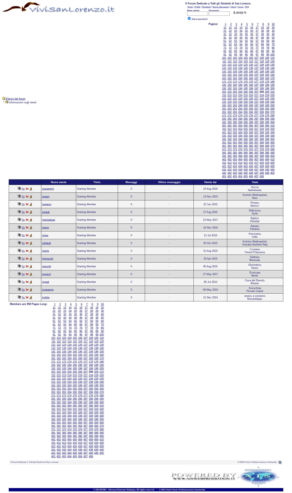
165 (246, 78)
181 (224, 85)
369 (267, 145)
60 (273, 41)
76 (251, 47)
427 (256, 166)
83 (235, 51)
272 (229, 115)
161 (224, 78)
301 (224, 125)
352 (229, 142)
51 (224, 41)
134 (240, 68)
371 (224, 149)
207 (256, 91)
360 (272, 142)
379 (267, 149)
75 (246, 47)
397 (256, 156)
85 (246, 51)
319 (267, 129)
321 (224, 132)
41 (224, 37)
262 (229, 112)
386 (251, 152)
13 (235, 27)
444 (240, 173)
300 (272, 122)
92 (230, 54)
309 (267, 125)
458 (262, 176)
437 (256, 169)
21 (224, 30)
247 (256, 105)
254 (240, 108)
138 (262, 68)
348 (262, 139)
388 (262, 152)
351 (224, 142)
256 (251, 108)
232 (229, 102)
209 (267, 91)
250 (272, 105)
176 (251, 81)
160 (272, 74)
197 (256, 88)
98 (262, 54)
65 (246, 44)
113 (235, 61)
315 (246, 129)
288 (262, 118)
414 (240, 162)
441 (224, 173)
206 (251, 91)
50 (273, 37)
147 (256, 71)
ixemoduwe (48, 219)
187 (256, 85)
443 (235, 173)
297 (256, 122)
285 (246, 118)
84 (241, 51)
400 (272, 156)
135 (246, 68)
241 (224, 105)
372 (229, 149)
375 (246, 149)
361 (224, 145)
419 (267, 162)
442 (229, 173)
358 (262, 142)
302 (229, 125)
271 (224, 115)
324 (240, 132)
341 (224, 139)
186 (251, 85)
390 (272, 152)
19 (267, 27)
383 (235, 152)
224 (240, 98)
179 (267, 81)
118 (262, 61)
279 (267, 115)
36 (251, 34)
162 (229, 78)
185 (246, 85)
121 (224, 64)
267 (256, 112)
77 (257, 47)
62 (230, 44)
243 (235, 105)
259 (267, 108)
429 (267, 166)
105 (246, 58)
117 (256, 61)
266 (251, 112)
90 (273, 51)
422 (229, 166)
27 (257, 30)
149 (267, 71)
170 (272, 78)
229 (267, 98)
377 (256, 149)
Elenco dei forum (15, 98)
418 (262, 162)
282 (229, 118)
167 (256, 78)
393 (235, 156)
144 (240, 71)
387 (256, 152)
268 (262, 112)
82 (230, 51)
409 (267, 159)
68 (262, 44)
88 (262, 51)
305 (246, 125)
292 (229, 122)
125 (246, 64)
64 (241, 44)
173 (235, 81)
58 (262, 41)
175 (246, 81)
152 (229, 74)
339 (267, 135)
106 (251, 58)
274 (240, 115)
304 (240, 125)
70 (273, 44)
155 (246, 74)
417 (256, 162)
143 (235, 71)
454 (240, 176)
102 (229, 58)
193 (235, 88)
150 (272, 71)
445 (246, 173)
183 (235, 85)
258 (262, 108)
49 (267, 37)
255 (246, 108)
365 (246, 145)
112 (230, 61)
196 (251, 88)
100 (272, 54)
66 (251, 44)
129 (267, 64)
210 (272, 91)
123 (235, 64)
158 (262, 74)
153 (235, 74)
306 (251, 125)
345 (246, 139)
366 (251, 145)
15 (246, 27)
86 (251, 51)
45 (246, 37)
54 (241, 41)
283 (235, 118)
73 (235, 47)
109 (267, 58)
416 (251, 162)
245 (246, 105)
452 (229, 176)
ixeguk (46, 212)
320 (272, 129)
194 (240, 88)
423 (235, 166)
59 (267, 41)
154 (240, 74)
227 (256, 98)
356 (251, 142)
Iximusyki (47, 258)
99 (267, 54)
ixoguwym (48, 289)
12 (230, 27)
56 (251, 41)
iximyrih (46, 266)
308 (262, 125)
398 (262, 156)
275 (246, 115)
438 (262, 169)
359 (267, 142)
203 (235, 91)
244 (240, 105)
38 (262, 34)
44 (241, 37)
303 (235, 125)
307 (256, 125)
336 (251, 135)
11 (225, 27)
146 (251, 71)
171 (224, 81)
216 (251, 95)
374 (240, 149)
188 (262, 85)
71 (224, 47)
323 (235, 132)
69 (267, 44)
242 (229, 105)
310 (272, 125)
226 (251, 98)
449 (267, 173)
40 (273, 34)
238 (262, 102)
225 (246, 98)
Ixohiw (45, 297)
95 (246, 54)
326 (251, 132)
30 (273, 30)
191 (224, 88)
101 (224, 58)
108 (262, 58)
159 (267, 74)
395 (246, 156)
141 (224, 71)
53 (235, 41)
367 (256, 145)
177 (256, 81)
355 (246, 142)
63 (235, 44)
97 (257, 54)
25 (246, 30)
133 (235, 68)
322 (229, 132)
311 (224, 129)
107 (256, 58)
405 (246, 159)
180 (272, 81)
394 (240, 156)
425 (246, 166)
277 (256, 115)
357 (256, 142)
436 (251, 169)
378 (262, 149)
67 (257, 44)
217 (256, 95)
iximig (45, 250)
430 (272, 166)
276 (251, 115)
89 (267, 51)
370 (272, 145)
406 (251, 159)
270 (272, 112)
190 (272, 85)
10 (273, 24)
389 (267, 152)
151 (224, 74)
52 (230, 41)
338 (262, 135)
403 (235, 159)
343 (235, 139)
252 (229, 108)
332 (229, 135)
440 (272, 169)
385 (246, 152)
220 (272, 95)
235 (246, 102)
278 (262, 115)
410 (272, 159)
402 (229, 159)
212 (229, 95)
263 (235, 112)
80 (273, 47)
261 (224, 112)
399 (267, 156)
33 (235, 34)
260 (272, 108)
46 (251, 37)
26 (251, 30)
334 (240, 135)
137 (256, 68)
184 (240, 85)
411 (224, 162)
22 (230, 30)
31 (224, 34)
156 (251, 74)
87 (257, 51)
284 (240, 118)
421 (224, 166)
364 (240, 145)
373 (235, 149)
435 (246, 169)
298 (262, 122)
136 (251, 68)
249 (267, 105)
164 (240, 78)
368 (262, 145)
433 (235, 169)
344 (240, 139)
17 (257, 27)
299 (267, 122)
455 (246, 176)
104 (240, 58)
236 (251, 102)
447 (256, 173)
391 (224, 156)
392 (229, 156)
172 (229, 81)
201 (224, 91)
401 (224, 159)
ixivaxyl (46, 274)
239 (267, 102)
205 (246, 91)
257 (256, 108)
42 (230, 37)
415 (246, 162)
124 (240, 64)
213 (235, 95)
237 (256, 102)
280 (272, 115)
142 (229, 71)
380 (272, 149)
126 (251, 64)
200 (272, 88)
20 (273, 27)
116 (251, 61)
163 (235, 78)
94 (241, 54)
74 (241, 47)
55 (246, 41)
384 (240, 152)
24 (241, 30)
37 (257, 34)
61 (224, 44)
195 (246, 88)
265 (246, 112)
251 (224, 108)
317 (256, 129)
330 (272, 132)
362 (229, 145)
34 (241, 34)
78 (262, 47)
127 (256, 64)
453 (235, 176)
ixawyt (45, 196)
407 (256, 159)
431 (224, 169)
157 (256, 74)
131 (224, 68)
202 (229, 91)
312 (229, 129)
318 (262, 129)
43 (235, 37)
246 (251, 105)
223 (235, 98)
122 (229, 64)
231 (224, 102)
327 (256, 132)
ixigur (45, 235)
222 (229, 98)
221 (224, 98)
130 (272, 64)
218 (262, 95)
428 (262, 166)
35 (246, 34)
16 (251, 27)
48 (262, 37)
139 (267, 68)
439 (267, 169)
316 (251, 129)
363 (235, 145)
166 (251, 78)
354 (240, 142)
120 (272, 61)
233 (235, 102)
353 (235, 142)
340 (272, 135)
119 (267, 61)
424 (240, 166)
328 (262, 132)
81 (224, 51)
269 (267, 112)
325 (246, 132)
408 (262, 159)
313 (235, 129)
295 (246, 122)
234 (240, 102)
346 (251, 139)
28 (262, 30)
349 (267, 139)
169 (267, 78)
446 (251, 173)
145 (246, 71)
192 (229, 88)
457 (256, 176)
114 (240, 61)
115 (246, 61)
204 (240, 91)
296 (251, 122)
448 (262, 173)
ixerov (45, 227)
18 (262, 27)
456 (251, 176)
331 (224, 135)
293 (235, 122)
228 (262, 98)
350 (272, 139)
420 (272, 162)
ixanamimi (48, 188)
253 (235, 108)
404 (240, 159)
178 (262, 81)
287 (256, 118)
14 (241, 27)
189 (267, 85)
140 (272, 68)
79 (267, 47)
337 (256, 135)
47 (257, 37)
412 (229, 162)
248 (262, 105)
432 (229, 169)
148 (262, 71)
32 (230, 34)
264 (240, 112)
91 (224, 54)
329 (267, 132)
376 (251, 149)
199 (267, 88)
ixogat (45, 281)
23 (235, 30)
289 (267, 118)
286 (251, 118)
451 (224, 176)
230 (272, 98)
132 (229, 68)
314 (240, 129)
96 (251, 54)
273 (235, 115)
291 (224, 122)
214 (240, 95)
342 (229, 139)
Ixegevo (46, 204)
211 (224, 95)
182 (229, 85)
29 (267, 30)
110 (273, 58)
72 (230, 47)
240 (272, 102)
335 (246, 135)
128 (262, 64)
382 (229, 152)
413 (235, 162)
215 (246, 95)
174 (240, 81)
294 (240, 122)
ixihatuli (46, 243)
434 (240, 169)
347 (256, 139)
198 (262, 88)
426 (251, 166)
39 (267, 34)
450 (272, 173)
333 (235, 135)
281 (224, 118)
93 (235, 54)
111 (224, 61)
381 (224, 152)
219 (267, 95)
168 (262, 78)
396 (251, 156)
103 (235, 58)
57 (257, 41)
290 (272, 118)
